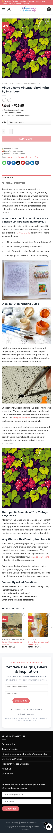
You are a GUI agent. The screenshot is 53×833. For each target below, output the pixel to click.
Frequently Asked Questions (15, 764)
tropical (24, 157)
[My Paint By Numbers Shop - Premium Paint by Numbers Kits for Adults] (28, 9)
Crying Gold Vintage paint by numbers (38, 643)
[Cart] (49, 9)
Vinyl (36, 157)
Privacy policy (8, 744)
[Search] (9, 9)
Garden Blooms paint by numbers (12, 643)
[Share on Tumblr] (37, 163)
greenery (10, 157)
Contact (43, 823)
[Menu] (3, 9)
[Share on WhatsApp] (4, 163)
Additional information (14, 183)
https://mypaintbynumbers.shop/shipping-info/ (24, 754)
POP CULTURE (16, 83)
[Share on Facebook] (9, 163)
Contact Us (7, 773)
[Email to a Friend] (18, 163)
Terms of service (10, 749)
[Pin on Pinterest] (23, 163)
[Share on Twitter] (13, 163)
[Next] (51, 632)
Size (4, 122)
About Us (6, 769)
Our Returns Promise (12, 759)
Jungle (17, 157)
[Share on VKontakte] (27, 163)
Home (4, 83)
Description (8, 178)
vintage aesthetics (21, 417)
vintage (31, 157)
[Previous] (1, 632)
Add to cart (26, 139)
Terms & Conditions (29, 823)
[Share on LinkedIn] (32, 163)
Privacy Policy (12, 823)
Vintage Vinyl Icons (32, 83)
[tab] (26, 177)
